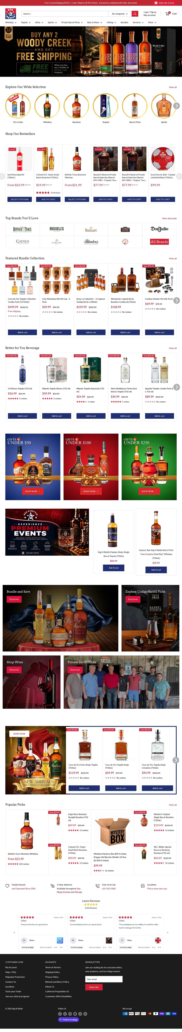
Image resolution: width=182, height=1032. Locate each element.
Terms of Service (53, 970)
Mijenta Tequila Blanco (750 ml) (56, 391)
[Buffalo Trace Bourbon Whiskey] (77, 159)
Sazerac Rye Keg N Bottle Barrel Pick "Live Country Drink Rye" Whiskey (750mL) (156, 557)
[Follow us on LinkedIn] (85, 1017)
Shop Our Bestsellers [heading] (20, 133)
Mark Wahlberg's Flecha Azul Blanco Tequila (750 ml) (124, 393)
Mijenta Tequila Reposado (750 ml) (90, 393)
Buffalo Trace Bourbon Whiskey (23, 857)
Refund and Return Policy (57, 984)
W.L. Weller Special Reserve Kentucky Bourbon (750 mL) (162, 853)
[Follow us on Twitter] (65, 1017)
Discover (14, 602)
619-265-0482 (109, 891)
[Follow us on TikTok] (80, 1017)
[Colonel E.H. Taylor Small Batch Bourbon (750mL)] (48, 159)
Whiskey (9, 22)
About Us (49, 989)
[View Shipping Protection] (60, 943)
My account (150, 15)
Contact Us (10, 984)
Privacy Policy (51, 980)
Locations (9, 989)
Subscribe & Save (166, 3)
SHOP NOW (31, 494)
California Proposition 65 (57, 994)
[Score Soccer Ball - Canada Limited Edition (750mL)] (163, 159)
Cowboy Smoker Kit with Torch (159, 302)
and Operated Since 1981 (24, 891)
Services (137, 22)
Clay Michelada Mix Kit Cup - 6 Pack (56, 303)
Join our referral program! (17, 999)
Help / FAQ (10, 975)
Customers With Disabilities (58, 999)
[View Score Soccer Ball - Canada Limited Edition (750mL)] (158, 943)
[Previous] (14, 935)
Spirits (51, 22)
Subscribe (94, 990)
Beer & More (93, 22)
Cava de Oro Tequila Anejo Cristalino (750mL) (154, 769)
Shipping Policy (52, 975)
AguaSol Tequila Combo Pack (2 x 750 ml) (159, 393)
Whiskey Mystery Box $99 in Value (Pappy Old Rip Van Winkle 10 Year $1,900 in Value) (110, 860)
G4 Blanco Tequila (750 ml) (20, 391)
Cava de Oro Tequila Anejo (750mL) (117, 769)
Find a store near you (157, 891)
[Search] (135, 14)
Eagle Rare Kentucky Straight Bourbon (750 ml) (78, 820)
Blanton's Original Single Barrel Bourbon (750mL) (164, 820)
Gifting (110, 22)
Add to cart (22, 335)
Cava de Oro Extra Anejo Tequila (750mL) (83, 769)
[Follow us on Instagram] (70, 1017)
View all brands (169, 221)
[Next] (176, 105)
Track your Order (13, 994)
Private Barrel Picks (70, 22)
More (150, 22)
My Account (11, 970)
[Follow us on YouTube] (75, 1017)
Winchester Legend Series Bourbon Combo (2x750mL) (123, 303)
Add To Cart (113, 571)
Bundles (124, 22)
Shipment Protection (15, 980)
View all (173, 87)
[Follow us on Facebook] (60, 1017)
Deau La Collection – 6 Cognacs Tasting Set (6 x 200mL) (90, 303)
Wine (37, 22)
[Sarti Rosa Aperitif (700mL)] (19, 159)
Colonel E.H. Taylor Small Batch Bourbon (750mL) (77, 853)
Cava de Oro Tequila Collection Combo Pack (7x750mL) (22, 303)
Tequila (24, 22)
